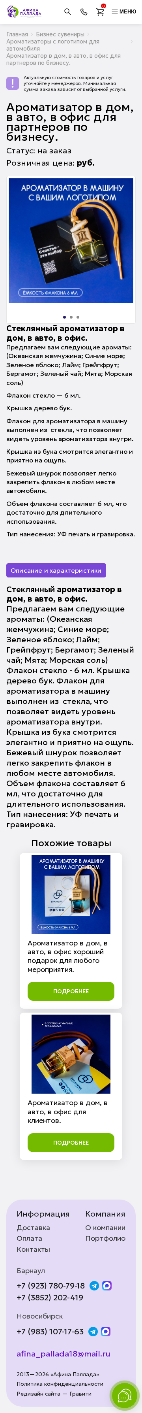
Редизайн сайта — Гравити (54, 1393)
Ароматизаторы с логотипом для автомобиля (52, 45)
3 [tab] (78, 317)
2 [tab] (71, 317)
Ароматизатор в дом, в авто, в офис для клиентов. (68, 1111)
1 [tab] (64, 317)
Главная (17, 34)
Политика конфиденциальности (60, 1384)
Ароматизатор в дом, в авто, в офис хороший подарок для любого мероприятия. (68, 956)
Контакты (33, 1249)
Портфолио (105, 1238)
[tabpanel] (71, 240)
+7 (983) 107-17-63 (50, 1331)
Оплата (29, 1238)
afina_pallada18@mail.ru (63, 1353)
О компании (105, 1227)
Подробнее (71, 991)
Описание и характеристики (56, 570)
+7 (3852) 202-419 (50, 1297)
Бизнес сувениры (60, 34)
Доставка (33, 1227)
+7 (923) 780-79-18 (51, 1285)
